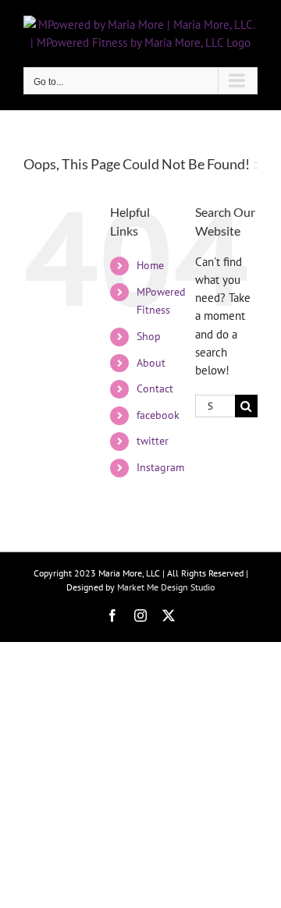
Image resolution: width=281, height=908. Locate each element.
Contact (155, 388)
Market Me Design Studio (166, 587)
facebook (158, 415)
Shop (149, 336)
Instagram (160, 467)
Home (150, 265)
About (151, 363)
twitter (153, 441)
